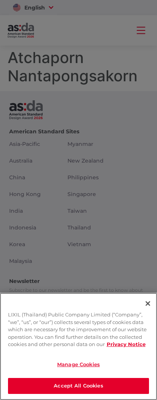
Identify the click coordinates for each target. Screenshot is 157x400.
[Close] (147, 303)
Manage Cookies (78, 364)
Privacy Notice (126, 344)
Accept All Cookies (78, 386)
